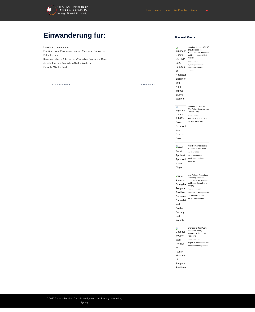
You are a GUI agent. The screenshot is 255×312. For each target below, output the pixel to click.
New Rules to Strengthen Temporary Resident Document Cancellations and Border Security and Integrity (198, 180)
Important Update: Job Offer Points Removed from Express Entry (198, 109)
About (158, 10)
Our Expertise (180, 10)
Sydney (84, 302)
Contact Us (196, 10)
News (167, 10)
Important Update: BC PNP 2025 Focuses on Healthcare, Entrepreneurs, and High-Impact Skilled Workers (198, 52)
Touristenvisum (62, 84)
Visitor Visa (147, 84)
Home (148, 10)
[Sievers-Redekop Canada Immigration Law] (70, 10)
